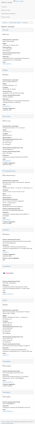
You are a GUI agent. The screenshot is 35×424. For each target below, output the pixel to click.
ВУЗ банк (5, 30)
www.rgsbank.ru (7, 161)
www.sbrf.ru (6, 252)
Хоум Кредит (7, 361)
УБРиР (5, 300)
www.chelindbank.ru (8, 411)
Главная (5, 22)
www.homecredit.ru (8, 382)
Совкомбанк (6, 266)
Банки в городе (6, 2)
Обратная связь (5, 10)
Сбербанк (6, 230)
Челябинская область (15, 22)
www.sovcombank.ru (8, 294)
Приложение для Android (8, 13)
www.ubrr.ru (6, 355)
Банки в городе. (5, 421)
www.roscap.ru (7, 219)
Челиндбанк (6, 392)
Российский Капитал (9, 171)
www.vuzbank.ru (7, 64)
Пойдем (5, 70)
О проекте (4, 7)
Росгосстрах (6, 116)
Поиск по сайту (5, 17)
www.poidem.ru (7, 106)
